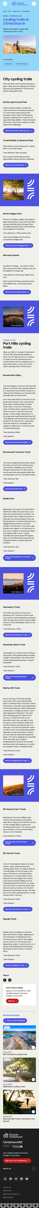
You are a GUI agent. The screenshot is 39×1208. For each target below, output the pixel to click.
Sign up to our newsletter (16, 1161)
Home (5, 11)
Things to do (16, 11)
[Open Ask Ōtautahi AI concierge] (34, 4)
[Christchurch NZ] (19, 3)
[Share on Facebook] (4, 980)
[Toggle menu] (5, 4)
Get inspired (26, 11)
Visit (9, 11)
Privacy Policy (7, 1190)
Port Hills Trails (22, 64)
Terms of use (7, 1187)
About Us (7, 1169)
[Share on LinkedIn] (9, 980)
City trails (8, 64)
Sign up (11, 1001)
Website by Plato (8, 1197)
